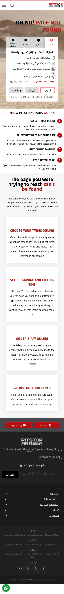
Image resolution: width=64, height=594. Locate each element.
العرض (48, 90)
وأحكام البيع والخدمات (15, 534)
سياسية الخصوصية (35, 534)
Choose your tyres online (32, 231)
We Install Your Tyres (32, 388)
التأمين (38, 45)
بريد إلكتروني (16, 425)
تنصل (27, 544)
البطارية (25, 45)
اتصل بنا (44, 425)
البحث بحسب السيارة (19, 82)
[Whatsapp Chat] (6, 588)
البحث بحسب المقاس (45, 82)
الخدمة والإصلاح (12, 44)
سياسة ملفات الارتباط (14, 544)
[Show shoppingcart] (12, 5)
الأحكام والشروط (52, 544)
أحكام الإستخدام (52, 534)
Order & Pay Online (32, 339)
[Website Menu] (4, 5)
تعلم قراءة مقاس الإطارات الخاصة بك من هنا (30, 97)
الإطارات (51, 45)
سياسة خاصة (37, 544)
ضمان (32, 556)
